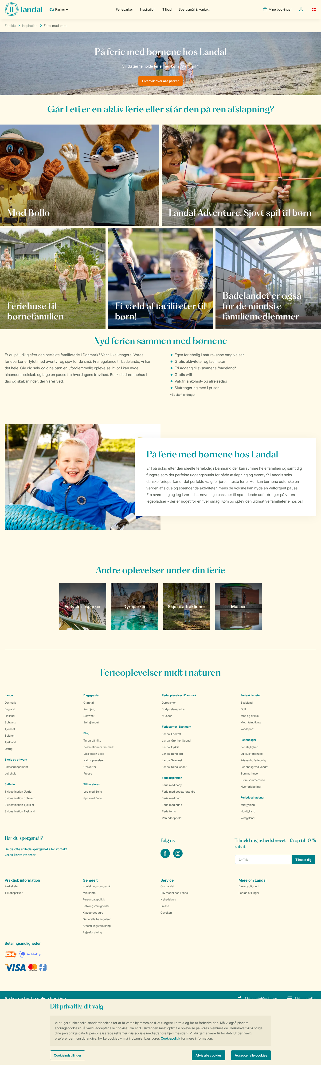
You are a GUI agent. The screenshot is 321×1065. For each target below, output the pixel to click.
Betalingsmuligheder (96, 906)
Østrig (8, 748)
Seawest (88, 716)
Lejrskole (10, 773)
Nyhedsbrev (168, 899)
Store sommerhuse (253, 780)
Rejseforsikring (92, 932)
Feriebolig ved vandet (254, 767)
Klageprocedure (93, 912)
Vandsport (247, 729)
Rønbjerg (89, 709)
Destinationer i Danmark (98, 747)
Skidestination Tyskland (20, 811)
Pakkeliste (11, 886)
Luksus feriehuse (252, 753)
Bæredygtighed (248, 886)
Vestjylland (247, 818)
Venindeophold (171, 818)
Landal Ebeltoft (171, 734)
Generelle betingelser (97, 919)
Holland (10, 716)
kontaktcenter (24, 855)
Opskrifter (89, 767)
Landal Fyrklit (170, 747)
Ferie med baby (172, 785)
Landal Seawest (172, 760)
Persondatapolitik (94, 899)
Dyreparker (169, 702)
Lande (9, 695)
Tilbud (167, 9)
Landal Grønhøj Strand (176, 740)
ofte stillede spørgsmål (31, 849)
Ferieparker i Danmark (176, 726)
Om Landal (167, 886)
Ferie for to (169, 811)
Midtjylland (248, 805)
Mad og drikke (250, 716)
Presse (87, 773)
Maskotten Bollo (93, 753)
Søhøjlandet (91, 722)
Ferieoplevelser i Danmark (179, 695)
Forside (10, 26)
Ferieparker (124, 9)
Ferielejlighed (249, 747)
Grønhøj (88, 702)
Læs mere (236, 316)
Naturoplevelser (93, 760)
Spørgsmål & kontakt (194, 9)
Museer (167, 716)
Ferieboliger (248, 740)
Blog (86, 733)
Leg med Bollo (92, 791)
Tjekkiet (10, 729)
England (10, 709)
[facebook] (165, 856)
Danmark (10, 702)
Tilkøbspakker (14, 893)
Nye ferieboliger (251, 786)
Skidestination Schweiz (20, 798)
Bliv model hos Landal (174, 893)
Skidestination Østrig (18, 791)
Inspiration (147, 9)
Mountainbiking (251, 722)
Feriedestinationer (252, 797)
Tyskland (10, 742)
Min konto (89, 893)
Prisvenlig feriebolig (253, 760)
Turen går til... (92, 740)
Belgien (10, 735)
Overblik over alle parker (160, 81)
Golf (243, 709)
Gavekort (166, 912)
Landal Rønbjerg (172, 753)
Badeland (247, 702)
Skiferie (10, 784)
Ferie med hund (172, 805)
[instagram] (178, 856)
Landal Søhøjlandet (174, 767)
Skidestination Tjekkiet (19, 805)
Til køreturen (91, 784)
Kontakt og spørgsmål (96, 886)
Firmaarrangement (16, 767)
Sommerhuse (249, 773)
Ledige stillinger (249, 893)
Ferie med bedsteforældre (179, 791)
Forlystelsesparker (173, 709)
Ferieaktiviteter (251, 695)
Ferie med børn (171, 798)
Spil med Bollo (92, 798)
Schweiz (10, 722)
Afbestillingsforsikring (97, 926)
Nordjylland (248, 811)
